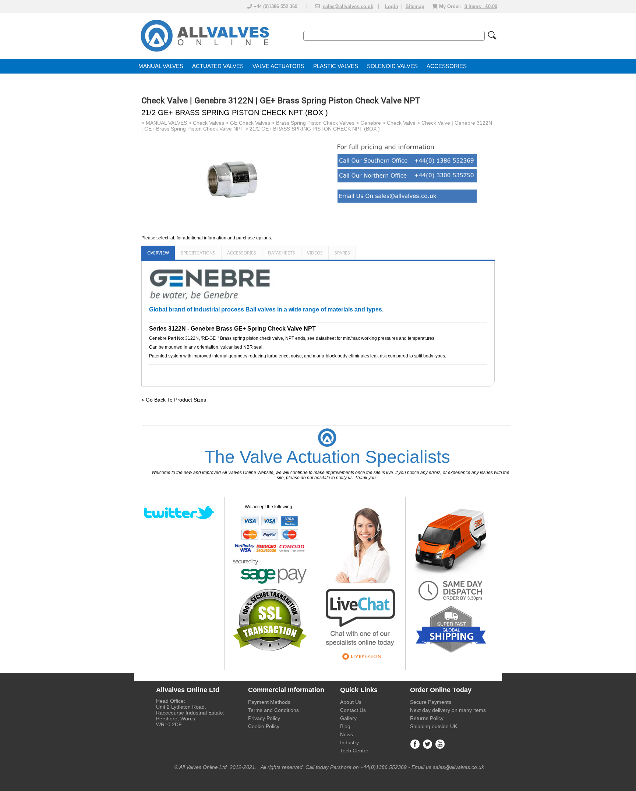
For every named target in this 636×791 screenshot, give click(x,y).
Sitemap (415, 6)
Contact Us (353, 710)
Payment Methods (269, 702)
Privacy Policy (264, 718)
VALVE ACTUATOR (276, 66)
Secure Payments (430, 702)
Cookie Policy (263, 726)
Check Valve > (404, 123)
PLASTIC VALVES (335, 66)
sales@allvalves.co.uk (348, 6)
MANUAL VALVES (160, 66)
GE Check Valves (250, 123)
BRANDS (150, 81)
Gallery (348, 718)
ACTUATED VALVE (216, 66)
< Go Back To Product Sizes (173, 400)
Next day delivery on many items (448, 710)
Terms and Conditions (273, 710)
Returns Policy (427, 718)
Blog (345, 726)
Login (391, 6)
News (346, 734)
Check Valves (208, 123)
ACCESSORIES (447, 66)
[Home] (204, 52)
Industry (349, 742)
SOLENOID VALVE (390, 66)
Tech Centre (354, 750)
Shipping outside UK (433, 726)
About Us (350, 702)
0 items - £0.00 (480, 6)
